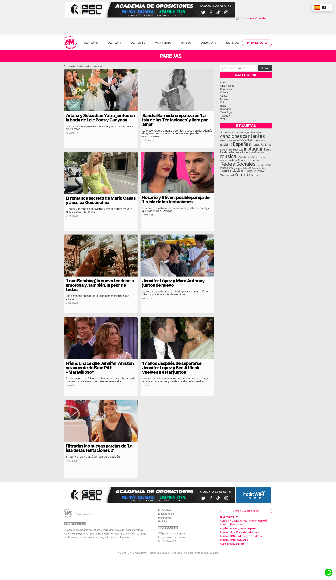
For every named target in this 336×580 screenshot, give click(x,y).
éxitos (255, 175)
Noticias (232, 42)
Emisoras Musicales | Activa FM (70, 42)
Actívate (114, 42)
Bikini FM (109, 533)
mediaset (253, 152)
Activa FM (91, 42)
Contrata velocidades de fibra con (243, 520)
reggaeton (260, 165)
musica (261, 152)
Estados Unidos (260, 144)
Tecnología (226, 112)
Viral (222, 118)
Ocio (222, 102)
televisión (238, 170)
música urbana (257, 157)
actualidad (233, 132)
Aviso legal (176, 552)
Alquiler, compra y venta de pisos (238, 528)
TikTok (249, 170)
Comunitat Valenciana (229, 140)
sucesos (247, 168)
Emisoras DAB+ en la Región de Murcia (241, 535)
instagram (254, 149)
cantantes (254, 136)
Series (230, 168)
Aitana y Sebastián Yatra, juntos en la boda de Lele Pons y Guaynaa (100, 118)
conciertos (245, 140)
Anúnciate (209, 42)
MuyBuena (82, 533)
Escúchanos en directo (247, 511)
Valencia (224, 175)
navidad (223, 160)
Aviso (223, 82)
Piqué (241, 160)
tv (255, 170)
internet (269, 150)
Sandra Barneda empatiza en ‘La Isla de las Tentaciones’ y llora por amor (175, 120)
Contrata (231, 524)
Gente (223, 95)
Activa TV (138, 42)
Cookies (188, 552)
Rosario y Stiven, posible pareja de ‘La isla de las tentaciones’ (175, 199)
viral (231, 175)
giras (228, 150)
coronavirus (259, 140)
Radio (223, 105)
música (228, 156)
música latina (243, 157)
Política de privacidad (207, 552)
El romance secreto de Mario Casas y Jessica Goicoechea (101, 200)
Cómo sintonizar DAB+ (232, 543)
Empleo (185, 42)
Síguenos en (173, 533)
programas (254, 160)
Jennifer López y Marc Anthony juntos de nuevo (173, 283)
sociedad (238, 168)
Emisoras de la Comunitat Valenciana (239, 532)
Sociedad (225, 108)
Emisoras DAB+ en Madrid (234, 539)
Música (224, 98)
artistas (257, 132)
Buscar (264, 68)
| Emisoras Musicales (151, 552)
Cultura (224, 92)
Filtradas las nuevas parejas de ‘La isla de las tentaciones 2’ (99, 448)
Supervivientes (258, 168)
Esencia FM (96, 533)
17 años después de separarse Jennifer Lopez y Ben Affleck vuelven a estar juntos (171, 368)
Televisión (225, 115)
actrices (223, 132)
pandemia (232, 160)
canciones (231, 136)
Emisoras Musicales (73, 66)
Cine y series (227, 85)
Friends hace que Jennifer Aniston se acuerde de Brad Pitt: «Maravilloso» (100, 368)
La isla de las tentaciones (234, 152)
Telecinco (225, 170)
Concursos (226, 89)
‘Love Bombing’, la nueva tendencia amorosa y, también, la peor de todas (100, 285)
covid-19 (226, 144)
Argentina (248, 132)
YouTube (243, 174)
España (240, 144)
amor (240, 132)
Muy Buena (163, 42)
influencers (237, 149)
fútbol (223, 150)
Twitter (261, 170)
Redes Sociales (237, 164)
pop (246, 160)
